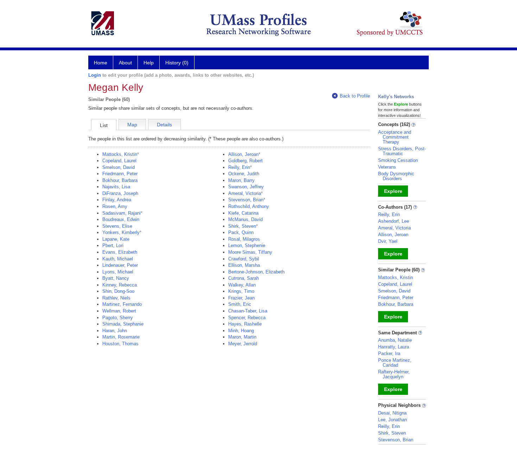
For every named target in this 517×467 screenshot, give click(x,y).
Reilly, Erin (239, 167)
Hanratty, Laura (393, 346)
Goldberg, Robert (245, 160)
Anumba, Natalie (395, 340)
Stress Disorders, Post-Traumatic (402, 151)
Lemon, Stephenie (246, 245)
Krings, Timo (241, 291)
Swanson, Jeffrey (246, 186)
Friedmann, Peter (120, 173)
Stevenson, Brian (245, 199)
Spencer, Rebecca (247, 317)
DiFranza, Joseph (120, 193)
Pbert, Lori (112, 245)
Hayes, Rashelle (245, 324)
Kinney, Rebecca (119, 285)
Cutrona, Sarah (243, 278)
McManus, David (245, 219)
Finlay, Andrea (116, 199)
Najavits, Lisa (116, 186)
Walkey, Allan (242, 285)
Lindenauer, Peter (120, 265)
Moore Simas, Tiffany (250, 252)
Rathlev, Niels (116, 298)
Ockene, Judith (243, 173)
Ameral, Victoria (244, 193)
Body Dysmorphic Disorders (396, 176)
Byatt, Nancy (115, 278)
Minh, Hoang (241, 330)
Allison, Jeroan (243, 154)
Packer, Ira (389, 353)
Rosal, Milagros (244, 239)
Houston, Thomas (120, 343)
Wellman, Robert (119, 311)
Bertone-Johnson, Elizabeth (256, 271)
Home (100, 62)
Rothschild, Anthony (248, 206)
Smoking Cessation (398, 160)
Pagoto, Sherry (117, 317)
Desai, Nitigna (392, 413)
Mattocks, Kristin (119, 154)
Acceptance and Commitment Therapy (394, 137)
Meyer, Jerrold (242, 343)
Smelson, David (118, 167)
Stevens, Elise (117, 226)
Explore (393, 191)
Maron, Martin (242, 337)
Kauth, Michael (117, 258)
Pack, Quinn (241, 232)
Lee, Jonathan (392, 419)
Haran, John (114, 330)
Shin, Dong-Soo (118, 291)
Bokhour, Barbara (120, 180)
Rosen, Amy (114, 206)
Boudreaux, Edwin (120, 219)
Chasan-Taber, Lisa (247, 311)
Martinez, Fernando (122, 304)
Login (94, 75)
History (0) (177, 62)
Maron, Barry (241, 180)
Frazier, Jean (241, 298)
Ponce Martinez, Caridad (394, 363)
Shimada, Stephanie (122, 324)
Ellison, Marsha (244, 265)
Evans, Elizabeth (119, 252)
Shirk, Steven (242, 226)
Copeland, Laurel (119, 160)
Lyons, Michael (117, 271)
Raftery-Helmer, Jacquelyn (394, 374)
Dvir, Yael (387, 241)
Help (148, 62)
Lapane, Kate (115, 239)
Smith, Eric (239, 304)
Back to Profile (355, 96)
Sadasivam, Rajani (121, 213)
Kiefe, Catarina (243, 213)
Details (164, 124)
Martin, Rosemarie (121, 337)
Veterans (387, 167)
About (125, 62)
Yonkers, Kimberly (121, 232)
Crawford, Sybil (243, 258)
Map (132, 124)
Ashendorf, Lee (393, 221)
